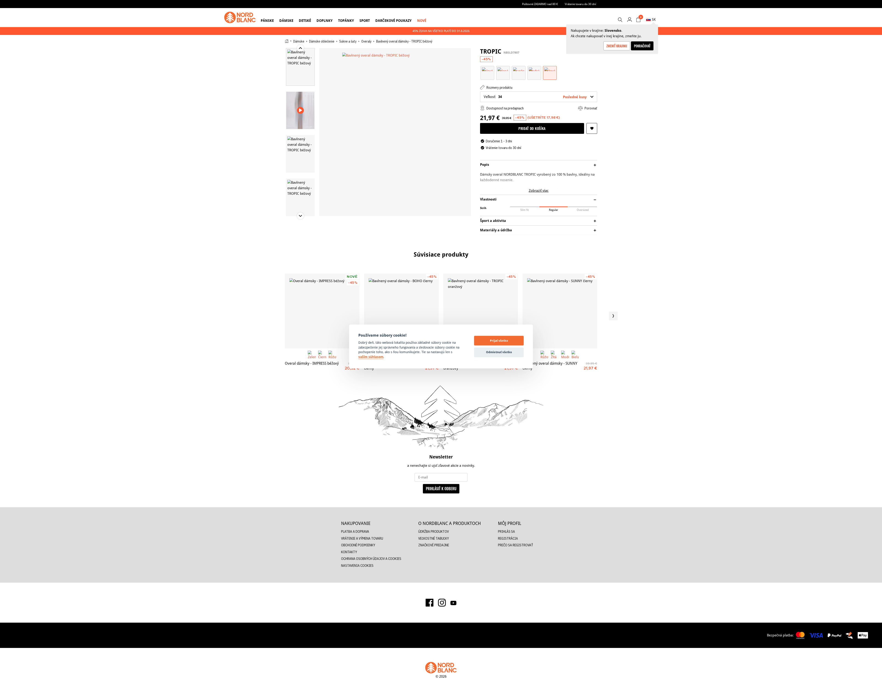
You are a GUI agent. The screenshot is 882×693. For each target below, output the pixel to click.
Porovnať (590, 108)
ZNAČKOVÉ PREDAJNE (433, 545)
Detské (305, 20)
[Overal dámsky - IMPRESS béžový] (322, 311)
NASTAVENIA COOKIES (357, 565)
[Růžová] (332, 355)
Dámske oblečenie (321, 41)
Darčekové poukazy (393, 20)
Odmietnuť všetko (499, 352)
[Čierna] (322, 355)
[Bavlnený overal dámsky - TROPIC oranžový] (480, 311)
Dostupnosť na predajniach (505, 108)
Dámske (286, 20)
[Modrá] (534, 69)
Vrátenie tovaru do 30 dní (580, 4)
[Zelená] (503, 69)
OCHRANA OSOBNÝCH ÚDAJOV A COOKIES (371, 558)
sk (654, 19)
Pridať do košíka (532, 128)
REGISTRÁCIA (508, 538)
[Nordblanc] (240, 17)
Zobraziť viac (538, 190)
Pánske (267, 20)
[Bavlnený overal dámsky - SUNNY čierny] (560, 311)
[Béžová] (549, 69)
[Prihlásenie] (629, 19)
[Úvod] (286, 41)
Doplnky (325, 20)
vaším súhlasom (370, 357)
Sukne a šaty (347, 41)
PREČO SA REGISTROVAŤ (515, 545)
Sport (364, 20)
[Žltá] (555, 355)
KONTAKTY (349, 552)
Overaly (366, 41)
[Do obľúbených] (591, 128)
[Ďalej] (613, 316)
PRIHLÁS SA (506, 531)
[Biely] (575, 355)
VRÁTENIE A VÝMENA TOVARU (362, 538)
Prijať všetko (499, 340)
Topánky (346, 20)
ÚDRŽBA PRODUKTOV (433, 531)
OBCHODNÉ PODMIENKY (358, 545)
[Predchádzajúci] (268, 316)
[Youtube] (453, 602)
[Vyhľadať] (620, 19)
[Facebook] (429, 603)
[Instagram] (442, 603)
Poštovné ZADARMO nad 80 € (540, 4)
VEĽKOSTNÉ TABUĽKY (433, 538)
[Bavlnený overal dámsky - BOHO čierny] (401, 311)
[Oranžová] (518, 69)
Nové (421, 20)
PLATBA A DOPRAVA (355, 531)
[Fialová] (487, 69)
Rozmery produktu (499, 87)
